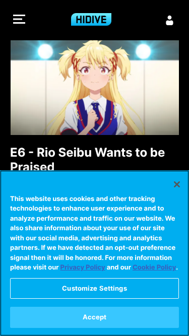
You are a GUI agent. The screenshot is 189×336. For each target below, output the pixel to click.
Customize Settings (94, 288)
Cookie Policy (154, 267)
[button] (19, 20)
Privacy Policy (82, 267)
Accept (95, 317)
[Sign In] (169, 20)
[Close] (177, 184)
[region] (94, 253)
